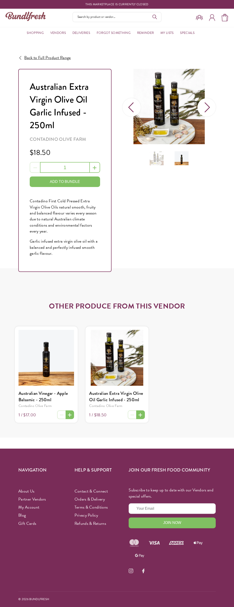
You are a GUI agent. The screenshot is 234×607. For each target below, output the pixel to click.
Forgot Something (113, 32)
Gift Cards (27, 523)
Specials (187, 32)
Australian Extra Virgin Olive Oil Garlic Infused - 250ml (116, 396)
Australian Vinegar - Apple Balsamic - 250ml (43, 396)
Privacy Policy (86, 515)
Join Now (172, 523)
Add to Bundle (65, 182)
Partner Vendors (32, 499)
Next (206, 107)
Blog (22, 515)
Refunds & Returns (90, 523)
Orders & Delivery (89, 499)
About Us (26, 491)
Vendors (58, 32)
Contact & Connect (91, 491)
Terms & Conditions (91, 507)
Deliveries (81, 32)
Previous (131, 107)
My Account (28, 507)
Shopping (35, 32)
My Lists (167, 32)
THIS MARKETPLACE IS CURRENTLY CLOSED (117, 4)
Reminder (145, 32)
